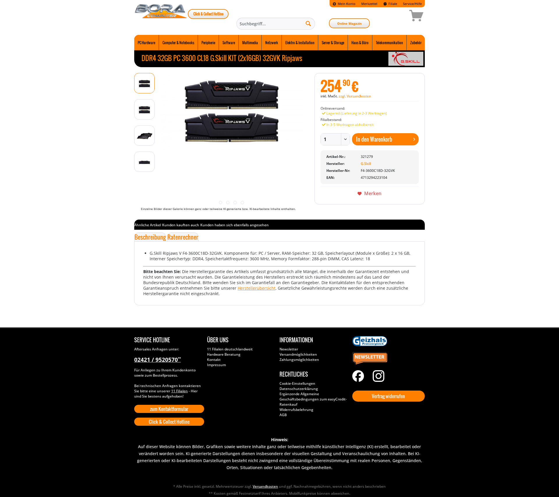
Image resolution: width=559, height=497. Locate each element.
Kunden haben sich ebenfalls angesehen (234, 224)
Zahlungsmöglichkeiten (299, 359)
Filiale (392, 3)
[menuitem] (344, 3)
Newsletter (289, 349)
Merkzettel (369, 3)
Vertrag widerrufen (388, 396)
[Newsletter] (387, 358)
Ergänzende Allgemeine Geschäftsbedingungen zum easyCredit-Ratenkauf (313, 399)
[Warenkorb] (396, 16)
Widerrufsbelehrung (296, 409)
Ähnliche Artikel (147, 224)
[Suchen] (308, 23)
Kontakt (214, 359)
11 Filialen (179, 391)
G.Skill (366, 163)
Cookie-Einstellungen (297, 383)
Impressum (216, 364)
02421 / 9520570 (157, 359)
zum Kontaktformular (169, 408)
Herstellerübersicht (256, 288)
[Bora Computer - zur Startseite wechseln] (161, 16)
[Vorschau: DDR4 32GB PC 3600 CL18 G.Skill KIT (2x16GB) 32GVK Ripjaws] (144, 83)
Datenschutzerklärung (299, 388)
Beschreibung (150, 237)
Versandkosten (265, 486)
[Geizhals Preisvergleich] (387, 341)
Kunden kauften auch (180, 224)
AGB (283, 414)
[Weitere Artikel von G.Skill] (405, 59)
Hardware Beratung (223, 354)
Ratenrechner (182, 237)
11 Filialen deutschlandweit (230, 349)
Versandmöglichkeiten (298, 354)
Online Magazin (349, 23)
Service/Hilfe (412, 3)
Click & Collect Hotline (208, 13)
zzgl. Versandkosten (355, 96)
